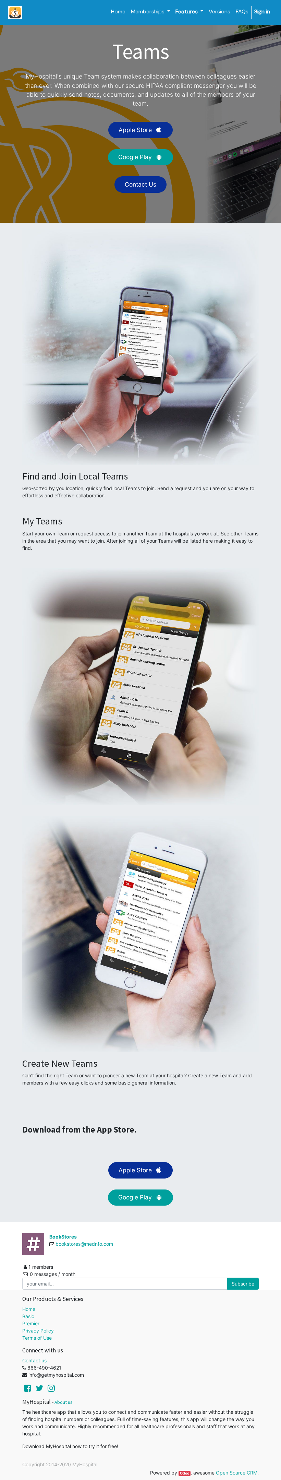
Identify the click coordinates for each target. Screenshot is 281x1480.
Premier (30, 1323)
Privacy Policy (38, 1331)
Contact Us (140, 184)
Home (28, 1309)
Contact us (34, 1360)
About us (63, 1402)
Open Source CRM (236, 1473)
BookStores (63, 1237)
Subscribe (243, 1284)
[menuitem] (118, 11)
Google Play (136, 157)
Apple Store (136, 129)
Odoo (184, 1473)
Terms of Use (37, 1338)
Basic (28, 1316)
